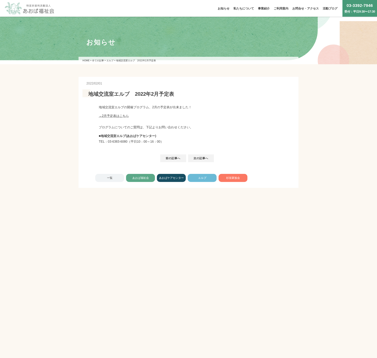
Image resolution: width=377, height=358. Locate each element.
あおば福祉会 (140, 177)
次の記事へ (201, 158)
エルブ (202, 177)
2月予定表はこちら (115, 115)
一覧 (110, 177)
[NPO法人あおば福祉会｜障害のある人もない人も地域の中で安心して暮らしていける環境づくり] (29, 11)
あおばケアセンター (171, 177)
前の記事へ (173, 158)
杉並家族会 (233, 177)
